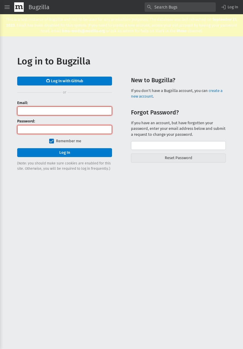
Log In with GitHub (66, 81)
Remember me (68, 141)
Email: (22, 103)
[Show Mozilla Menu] (19, 7)
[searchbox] (180, 7)
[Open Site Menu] (7, 7)
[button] (229, 7)
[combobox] (180, 7)
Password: (26, 121)
